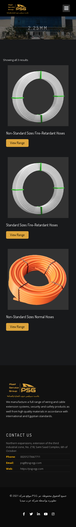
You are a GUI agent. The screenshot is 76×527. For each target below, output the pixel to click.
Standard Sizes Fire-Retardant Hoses (32, 225)
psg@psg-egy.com (31, 463)
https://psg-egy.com (31, 469)
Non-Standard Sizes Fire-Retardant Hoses (35, 133)
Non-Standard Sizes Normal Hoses (30, 317)
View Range (17, 143)
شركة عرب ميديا (29, 500)
